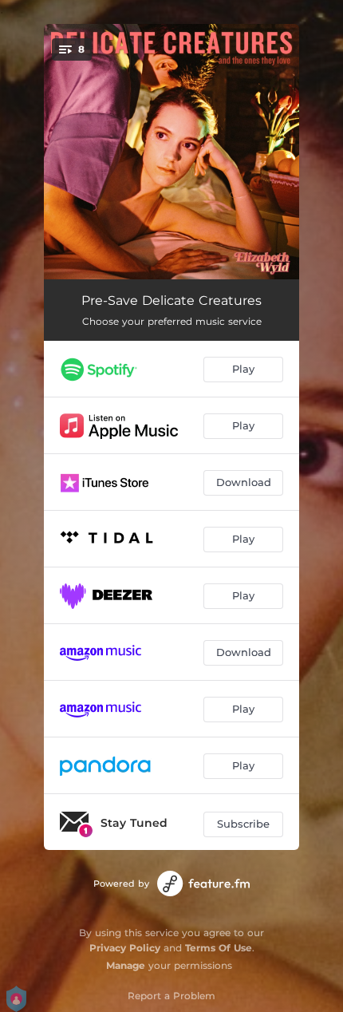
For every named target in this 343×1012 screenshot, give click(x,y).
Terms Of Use (218, 948)
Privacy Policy (124, 948)
